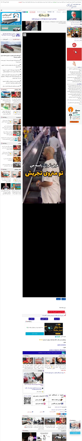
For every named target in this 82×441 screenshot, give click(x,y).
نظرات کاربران (44, 319)
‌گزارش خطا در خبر (32, 12)
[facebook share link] (24, 12)
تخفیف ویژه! (75, 433)
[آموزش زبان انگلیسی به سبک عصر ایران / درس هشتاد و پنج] (74, 32)
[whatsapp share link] (27, 12)
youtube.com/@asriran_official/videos (57, 350)
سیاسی (52, 2)
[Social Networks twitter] (57, 336)
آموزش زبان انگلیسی (56, 404)
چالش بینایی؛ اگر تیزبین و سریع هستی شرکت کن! (75, 98)
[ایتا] (57, 414)
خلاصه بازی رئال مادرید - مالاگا (75, 24)
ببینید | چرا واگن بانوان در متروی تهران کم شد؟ (54, 373)
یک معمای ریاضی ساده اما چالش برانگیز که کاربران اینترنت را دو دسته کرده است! (74, 92)
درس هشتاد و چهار (77, 40)
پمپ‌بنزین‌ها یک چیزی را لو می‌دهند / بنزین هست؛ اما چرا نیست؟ (34, 385)
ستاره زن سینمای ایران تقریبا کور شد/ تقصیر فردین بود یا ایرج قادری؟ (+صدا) (8, 35)
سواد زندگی (54, 2)
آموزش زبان (20, 2)
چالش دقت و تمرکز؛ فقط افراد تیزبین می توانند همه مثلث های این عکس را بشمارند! (74, 86)
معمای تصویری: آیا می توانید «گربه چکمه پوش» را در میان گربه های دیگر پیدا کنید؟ (74, 89)
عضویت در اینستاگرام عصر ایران (56, 396)
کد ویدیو (58, 298)
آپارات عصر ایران (39, 404)
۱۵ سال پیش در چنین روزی (39, 396)
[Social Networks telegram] (55, 336)
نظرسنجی (68, 2)
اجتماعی (63, 12)
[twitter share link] (22, 12)
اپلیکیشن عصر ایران (27, 396)
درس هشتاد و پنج (78, 38)
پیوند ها (58, 2)
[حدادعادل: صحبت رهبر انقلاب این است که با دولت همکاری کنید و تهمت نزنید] (74, 15)
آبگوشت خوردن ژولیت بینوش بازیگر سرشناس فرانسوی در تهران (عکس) (75, 72)
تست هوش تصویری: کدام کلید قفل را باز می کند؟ (74, 103)
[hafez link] (44, 15)
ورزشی (44, 2)
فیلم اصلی (63, 302)
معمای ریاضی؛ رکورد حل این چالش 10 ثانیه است (74, 100)
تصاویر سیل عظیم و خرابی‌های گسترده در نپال (11, 86)
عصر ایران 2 (23, 2)
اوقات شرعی (61, 2)
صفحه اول (79, 2)
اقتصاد (49, 2)
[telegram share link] (25, 12)
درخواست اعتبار (34, 333)
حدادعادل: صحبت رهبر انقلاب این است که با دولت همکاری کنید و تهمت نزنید (74, 22)
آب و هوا (65, 2)
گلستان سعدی (38, 400)
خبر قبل (32, 319)
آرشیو (73, 2)
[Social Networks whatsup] (59, 336)
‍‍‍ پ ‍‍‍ (52, 11)
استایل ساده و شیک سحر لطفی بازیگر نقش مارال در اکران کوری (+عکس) (74, 81)
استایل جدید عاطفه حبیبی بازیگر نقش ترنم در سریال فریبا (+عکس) (74, 78)
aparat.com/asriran (61, 345)
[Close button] (80, 420)
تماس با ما (76, 2)
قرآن (31, 2)
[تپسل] (26, 321)
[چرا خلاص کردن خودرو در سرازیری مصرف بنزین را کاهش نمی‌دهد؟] (11, 47)
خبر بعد (56, 319)
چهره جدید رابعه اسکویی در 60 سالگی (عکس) (75, 69)
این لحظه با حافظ (56, 400)
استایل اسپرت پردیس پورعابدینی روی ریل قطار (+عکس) (74, 75)
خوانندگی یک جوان (58, 409)
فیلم (26, 2)
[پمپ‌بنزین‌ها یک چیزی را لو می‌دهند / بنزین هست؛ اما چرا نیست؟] (33, 378)
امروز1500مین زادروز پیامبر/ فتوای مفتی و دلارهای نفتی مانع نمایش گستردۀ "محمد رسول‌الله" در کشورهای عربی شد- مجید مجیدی (11, 76)
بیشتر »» (69, 9)
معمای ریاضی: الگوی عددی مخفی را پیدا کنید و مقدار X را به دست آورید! (74, 95)
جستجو (71, 2)
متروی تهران (53, 409)
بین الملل (41, 2)
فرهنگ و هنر (37, 2)
